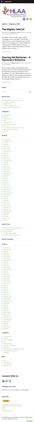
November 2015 (7, 209)
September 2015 (7, 211)
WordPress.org (7, 365)
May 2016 (5, 198)
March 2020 (6, 146)
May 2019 (5, 153)
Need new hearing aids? (9, 102)
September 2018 (7, 160)
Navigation (8, 1)
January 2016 (6, 205)
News (3, 407)
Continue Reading (6, 51)
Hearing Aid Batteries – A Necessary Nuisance (16, 58)
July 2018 (5, 162)
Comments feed (7, 364)
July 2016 (5, 196)
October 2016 (6, 191)
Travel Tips (6, 131)
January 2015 (6, 218)
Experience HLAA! (7, 104)
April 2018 (5, 164)
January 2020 (6, 150)
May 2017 (5, 180)
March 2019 (6, 157)
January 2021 (6, 139)
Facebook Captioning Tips (9, 105)
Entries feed (6, 362)
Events (5, 120)
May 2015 (5, 214)
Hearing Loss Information (9, 124)
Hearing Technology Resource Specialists (12, 406)
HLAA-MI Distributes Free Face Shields (12, 100)
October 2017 (6, 171)
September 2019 (7, 151)
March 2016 (6, 202)
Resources (14, 34)
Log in (4, 360)
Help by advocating (6, 410)
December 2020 (7, 141)
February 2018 (7, 168)
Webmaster (6, 32)
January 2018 (6, 169)
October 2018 (6, 159)
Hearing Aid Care (7, 122)
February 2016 (7, 204)
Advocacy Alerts (7, 115)
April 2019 (5, 155)
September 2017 (7, 173)
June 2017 (5, 178)
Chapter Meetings (7, 118)
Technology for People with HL (11, 129)
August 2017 (6, 175)
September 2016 (7, 193)
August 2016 (6, 195)
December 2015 (7, 207)
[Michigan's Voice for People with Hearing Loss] (14, 17)
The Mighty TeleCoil (13, 29)
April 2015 (5, 216)
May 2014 (5, 220)
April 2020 (5, 144)
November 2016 (7, 189)
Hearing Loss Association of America (11, 404)
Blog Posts (23, 32)
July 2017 (5, 177)
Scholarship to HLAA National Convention (13, 127)
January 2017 (6, 186)
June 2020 (5, 142)
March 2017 (6, 184)
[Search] (30, 92)
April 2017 (5, 182)
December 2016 (7, 187)
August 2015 (6, 213)
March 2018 (6, 166)
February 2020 (7, 148)
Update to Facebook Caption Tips (11, 107)
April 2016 (5, 200)
